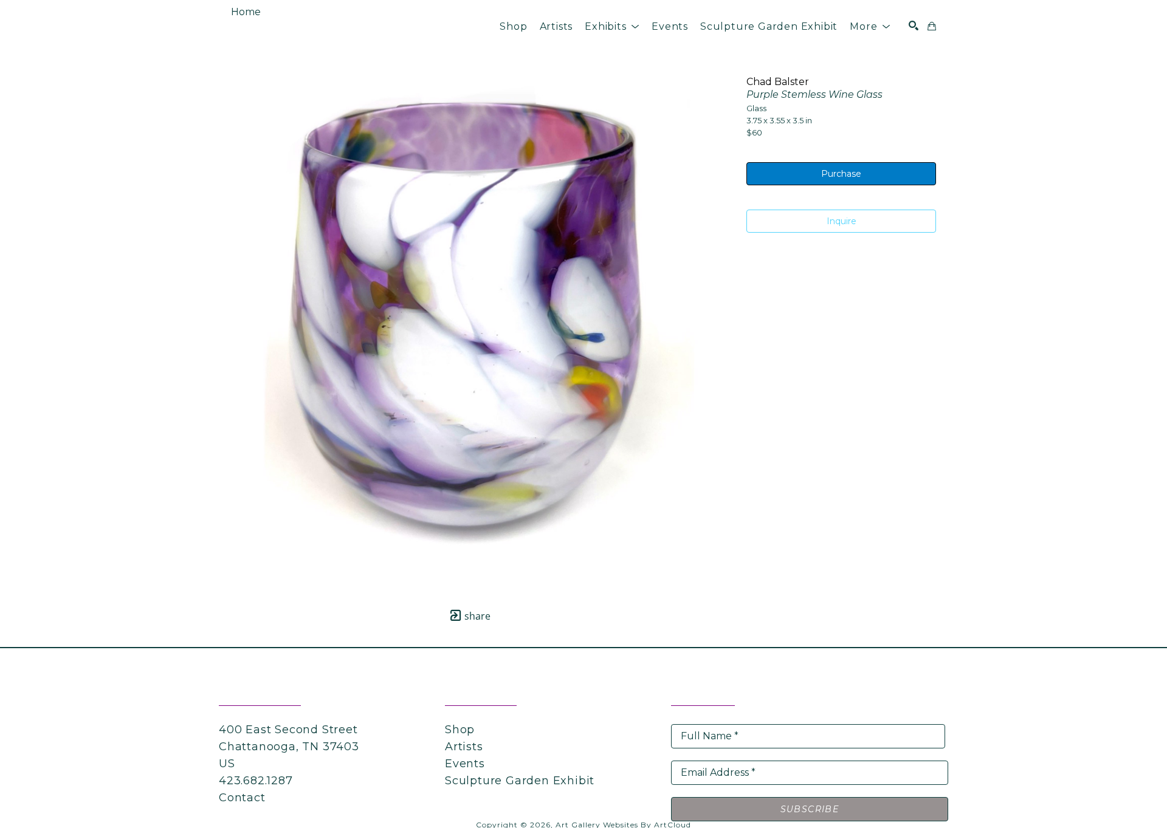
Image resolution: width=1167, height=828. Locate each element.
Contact (242, 797)
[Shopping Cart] (932, 26)
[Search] (913, 25)
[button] (612, 26)
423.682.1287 (256, 780)
